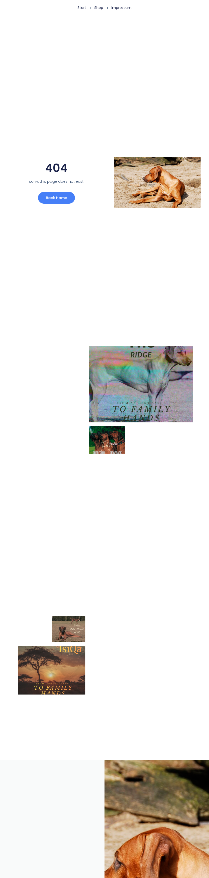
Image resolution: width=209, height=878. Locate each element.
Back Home (56, 197)
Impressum (121, 7)
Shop (98, 7)
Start (81, 7)
